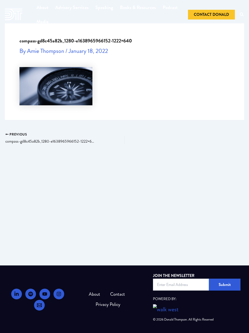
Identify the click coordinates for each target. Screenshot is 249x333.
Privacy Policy (108, 304)
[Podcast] (30, 294)
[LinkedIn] (16, 294)
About (42, 7)
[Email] (39, 305)
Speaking (104, 7)
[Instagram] (58, 294)
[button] (211, 15)
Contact (117, 294)
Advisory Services (72, 7)
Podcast (170, 7)
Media (42, 21)
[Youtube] (44, 294)
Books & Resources (138, 7)
